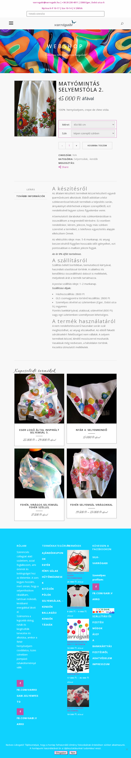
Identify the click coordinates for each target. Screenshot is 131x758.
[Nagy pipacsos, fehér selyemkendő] (78, 560)
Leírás (31, 189)
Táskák (47, 624)
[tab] (30, 189)
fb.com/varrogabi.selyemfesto (27, 695)
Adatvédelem (102, 658)
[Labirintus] (78, 662)
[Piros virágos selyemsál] (78, 696)
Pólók (46, 594)
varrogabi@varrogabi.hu (46, 2)
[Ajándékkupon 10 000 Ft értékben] (78, 629)
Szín (64, 133)
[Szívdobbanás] (78, 595)
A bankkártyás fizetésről (102, 646)
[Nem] (126, 749)
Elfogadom (61, 753)
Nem (73, 753)
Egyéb (46, 564)
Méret (65, 124)
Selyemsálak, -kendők (86, 159)
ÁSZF (95, 634)
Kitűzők (48, 588)
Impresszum (101, 664)
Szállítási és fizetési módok (102, 622)
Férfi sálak (50, 570)
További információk (30, 196)
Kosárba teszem (97, 145)
